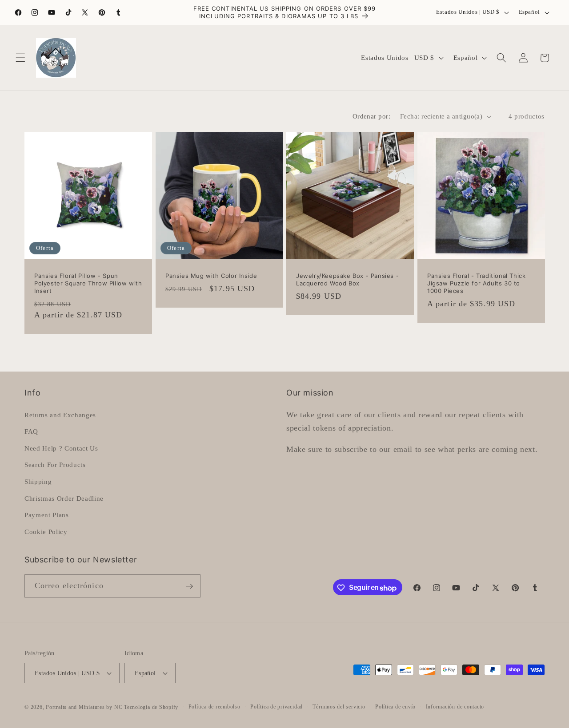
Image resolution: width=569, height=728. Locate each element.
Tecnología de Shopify (151, 707)
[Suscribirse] (189, 586)
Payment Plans (46, 514)
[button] (20, 57)
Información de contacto (455, 707)
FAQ (31, 431)
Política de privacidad (276, 707)
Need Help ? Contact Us (61, 447)
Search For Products (55, 464)
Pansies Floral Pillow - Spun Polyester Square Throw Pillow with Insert (88, 283)
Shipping (38, 481)
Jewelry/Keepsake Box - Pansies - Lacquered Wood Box (347, 279)
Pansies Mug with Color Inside (211, 275)
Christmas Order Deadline (64, 498)
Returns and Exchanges (60, 414)
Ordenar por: (371, 116)
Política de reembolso (214, 707)
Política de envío (395, 707)
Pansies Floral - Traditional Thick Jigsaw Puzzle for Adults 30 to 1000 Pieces (476, 283)
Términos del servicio (339, 707)
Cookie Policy (46, 531)
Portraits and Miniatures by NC (84, 707)
